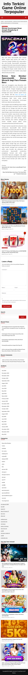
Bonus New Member (6, 443)
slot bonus (3, 524)
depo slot (3, 516)
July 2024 (4, 416)
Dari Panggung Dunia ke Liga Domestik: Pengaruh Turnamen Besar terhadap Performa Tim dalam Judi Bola (13, 328)
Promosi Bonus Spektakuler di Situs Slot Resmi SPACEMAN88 (12, 340)
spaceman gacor (5, 490)
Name (3, 287)
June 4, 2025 (8, 254)
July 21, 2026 (8, 567)
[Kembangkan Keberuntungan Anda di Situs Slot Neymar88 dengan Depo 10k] (14, 579)
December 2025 (5, 373)
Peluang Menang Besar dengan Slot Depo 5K (12, 345)
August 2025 (5, 383)
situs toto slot (4, 528)
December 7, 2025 (9, 665)
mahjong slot (5, 453)
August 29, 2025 (8, 229)
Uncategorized (4, 26)
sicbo (3, 464)
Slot (3, 466)
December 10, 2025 (9, 617)
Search (3, 312)
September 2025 (5, 380)
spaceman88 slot (6, 492)
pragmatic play (4, 538)
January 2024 (5, 426)
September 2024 (5, 411)
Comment (4, 269)
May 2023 (4, 434)
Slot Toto (3, 513)
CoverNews (20, 671)
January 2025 (5, 401)
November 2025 (5, 375)
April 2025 (4, 393)
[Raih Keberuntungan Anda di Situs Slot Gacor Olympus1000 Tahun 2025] (14, 190)
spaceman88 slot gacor (7, 495)
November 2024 (5, 406)
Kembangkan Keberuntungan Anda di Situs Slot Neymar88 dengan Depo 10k (12, 334)
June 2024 (4, 419)
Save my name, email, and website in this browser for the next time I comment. (14, 301)
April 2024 (4, 424)
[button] (2, 17)
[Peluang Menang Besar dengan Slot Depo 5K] (14, 629)
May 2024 (4, 421)
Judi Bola (4, 448)
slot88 (3, 482)
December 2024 (5, 403)
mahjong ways (4, 519)
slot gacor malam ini (5, 533)
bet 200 (2, 506)
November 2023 (5, 431)
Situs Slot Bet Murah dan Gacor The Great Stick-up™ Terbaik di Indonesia (14, 172)
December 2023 (5, 429)
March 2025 (4, 396)
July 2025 (4, 385)
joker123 (3, 509)
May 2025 (4, 391)
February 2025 (5, 398)
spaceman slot (4, 521)
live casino (4, 451)
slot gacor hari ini (6, 474)
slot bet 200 (4, 469)
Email (16, 287)
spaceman (4, 487)
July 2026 (4, 370)
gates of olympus (4, 526)
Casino (3, 445)
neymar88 (4, 456)
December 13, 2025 (9, 592)
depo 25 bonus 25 (20, 94)
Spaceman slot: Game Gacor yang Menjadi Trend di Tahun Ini (14, 167)
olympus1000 (5, 458)
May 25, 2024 (9, 33)
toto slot (4, 498)
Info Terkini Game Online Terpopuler (14, 8)
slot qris (3, 477)
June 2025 (4, 388)
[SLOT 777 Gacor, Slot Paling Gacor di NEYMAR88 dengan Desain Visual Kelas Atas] (14, 240)
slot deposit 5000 (5, 504)
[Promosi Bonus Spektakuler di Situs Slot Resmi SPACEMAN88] (14, 604)
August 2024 (5, 413)
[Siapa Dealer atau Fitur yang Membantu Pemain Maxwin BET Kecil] (14, 215)
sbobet (3, 461)
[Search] (26, 17)
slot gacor (4, 472)
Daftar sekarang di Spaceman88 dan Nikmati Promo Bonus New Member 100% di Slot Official (13, 350)
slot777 (3, 479)
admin (4, 33)
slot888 (3, 485)
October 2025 (5, 378)
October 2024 (5, 408)
